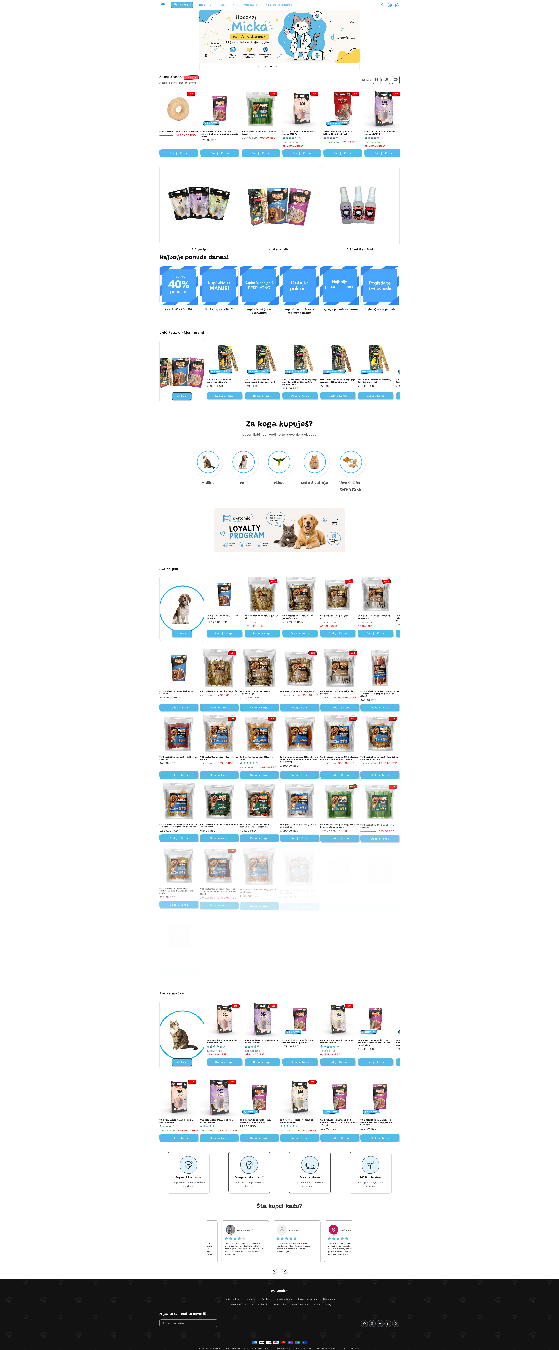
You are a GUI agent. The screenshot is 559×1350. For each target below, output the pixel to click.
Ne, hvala (279, 692)
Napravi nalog (279, 684)
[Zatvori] (308, 656)
